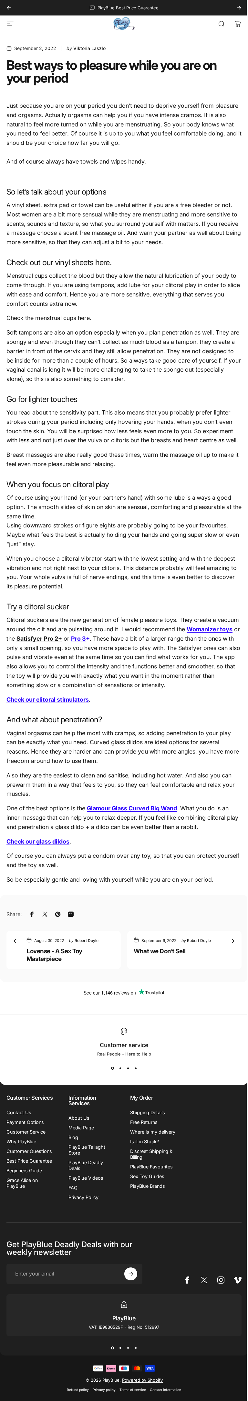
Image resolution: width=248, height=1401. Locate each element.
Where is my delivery (141, 1134)
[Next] (239, 7)
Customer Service (26, 1137)
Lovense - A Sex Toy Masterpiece (54, 955)
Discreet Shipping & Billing (149, 1160)
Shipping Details (145, 1112)
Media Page (80, 1127)
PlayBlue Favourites (149, 1172)
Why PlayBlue (21, 1147)
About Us (77, 1118)
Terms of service (130, 1396)
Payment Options (25, 1127)
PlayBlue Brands (145, 1192)
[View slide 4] (133, 1068)
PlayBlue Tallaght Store (85, 1150)
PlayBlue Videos (84, 1178)
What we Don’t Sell (159, 951)
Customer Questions (17, 1159)
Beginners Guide (24, 1187)
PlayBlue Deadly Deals (84, 1165)
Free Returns (141, 1122)
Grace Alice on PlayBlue (22, 1200)
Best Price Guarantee (17, 1175)
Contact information (163, 1396)
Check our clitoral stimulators (47, 699)
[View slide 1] (110, 1068)
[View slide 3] (125, 1068)
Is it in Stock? (142, 1147)
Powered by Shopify (139, 1385)
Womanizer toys (209, 629)
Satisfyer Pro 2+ (39, 638)
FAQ (71, 1187)
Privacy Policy (82, 1197)
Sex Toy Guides (145, 1182)
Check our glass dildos (37, 841)
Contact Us (18, 1118)
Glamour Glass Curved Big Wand (132, 808)
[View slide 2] (118, 1068)
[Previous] (9, 7)
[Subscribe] (127, 1279)
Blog (72, 1137)
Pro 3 (78, 638)
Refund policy (76, 1396)
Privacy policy (101, 1396)
